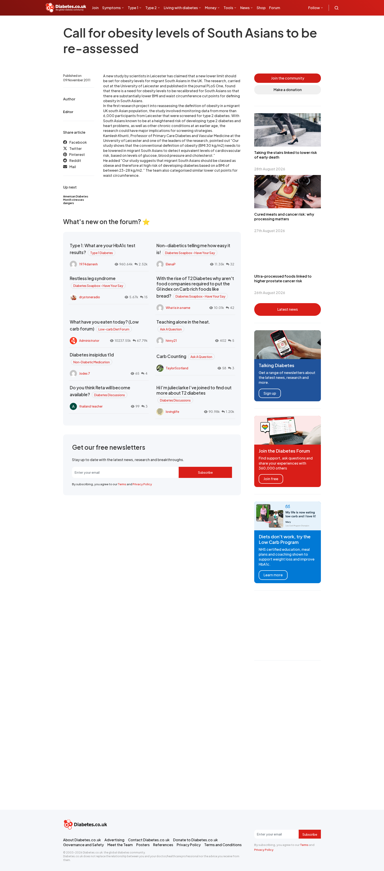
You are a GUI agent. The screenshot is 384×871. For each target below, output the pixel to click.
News (245, 7)
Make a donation (288, 89)
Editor (68, 112)
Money (210, 7)
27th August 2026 (269, 230)
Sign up (270, 393)
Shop (261, 7)
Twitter (75, 148)
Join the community (287, 78)
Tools (228, 7)
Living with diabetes (181, 7)
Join (95, 7)
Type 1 (133, 7)
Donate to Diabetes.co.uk (195, 839)
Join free (271, 478)
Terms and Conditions (223, 844)
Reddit (75, 160)
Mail (72, 166)
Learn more (273, 575)
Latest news (287, 309)
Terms (122, 484)
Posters (143, 844)
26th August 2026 (269, 292)
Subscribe (205, 472)
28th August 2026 (269, 169)
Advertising (114, 839)
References (163, 844)
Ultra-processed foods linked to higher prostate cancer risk (283, 278)
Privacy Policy (142, 484)
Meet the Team (120, 844)
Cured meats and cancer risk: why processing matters (284, 216)
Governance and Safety (83, 844)
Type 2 (151, 7)
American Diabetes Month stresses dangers (75, 200)
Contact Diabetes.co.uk (149, 839)
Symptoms (111, 7)
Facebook (78, 142)
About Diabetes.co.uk (82, 839)
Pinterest (77, 154)
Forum (274, 7)
